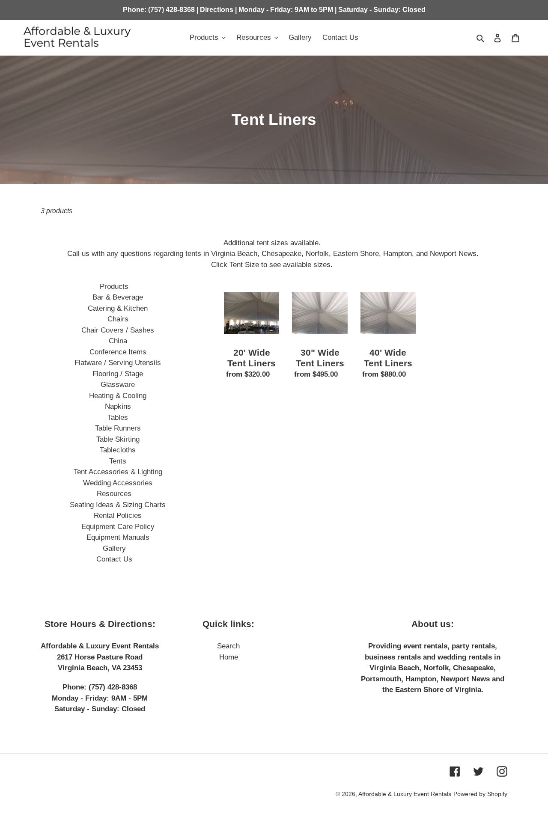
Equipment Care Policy (118, 527)
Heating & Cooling (117, 396)
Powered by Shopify (480, 793)
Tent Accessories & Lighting (118, 472)
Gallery (114, 548)
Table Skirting (118, 439)
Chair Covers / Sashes (117, 330)
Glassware (118, 384)
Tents (117, 461)
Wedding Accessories (117, 483)
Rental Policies (118, 515)
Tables (117, 417)
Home (228, 657)
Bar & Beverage (117, 297)
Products (114, 286)
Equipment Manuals (117, 537)
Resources (114, 494)
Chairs (117, 319)
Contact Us (114, 559)
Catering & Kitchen (118, 308)
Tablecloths (118, 450)
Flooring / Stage (117, 374)
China (118, 341)
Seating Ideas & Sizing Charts (118, 505)
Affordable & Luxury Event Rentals (404, 793)
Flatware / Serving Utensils (117, 363)
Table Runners (118, 428)
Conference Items (117, 352)
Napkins (118, 406)
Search (228, 646)
